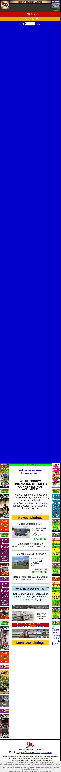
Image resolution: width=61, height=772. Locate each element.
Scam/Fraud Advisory (30, 465)
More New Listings (30, 643)
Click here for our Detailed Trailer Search (30, 504)
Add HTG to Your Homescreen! (30, 472)
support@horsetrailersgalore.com (34, 752)
